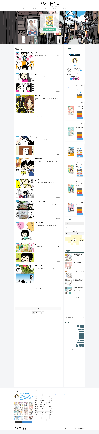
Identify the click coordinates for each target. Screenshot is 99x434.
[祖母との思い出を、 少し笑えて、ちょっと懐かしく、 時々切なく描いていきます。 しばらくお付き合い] (16, 408)
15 (72, 240)
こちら (75, 73)
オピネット (79, 70)
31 (77, 244)
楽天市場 (79, 115)
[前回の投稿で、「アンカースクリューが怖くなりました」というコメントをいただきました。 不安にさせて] (31, 418)
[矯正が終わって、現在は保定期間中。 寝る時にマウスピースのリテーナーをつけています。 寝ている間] (21, 408)
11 (80, 238)
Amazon (79, 96)
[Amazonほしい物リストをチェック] (76, 78)
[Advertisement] (38, 125)
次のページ (38, 308)
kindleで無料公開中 (49, 29)
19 (83, 240)
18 (80, 240)
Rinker (81, 92)
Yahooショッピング (79, 118)
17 (77, 240)
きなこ (74, 65)
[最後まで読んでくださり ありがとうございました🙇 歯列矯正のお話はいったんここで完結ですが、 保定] (16, 413)
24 (77, 242)
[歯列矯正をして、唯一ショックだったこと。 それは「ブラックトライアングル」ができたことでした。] (26, 413)
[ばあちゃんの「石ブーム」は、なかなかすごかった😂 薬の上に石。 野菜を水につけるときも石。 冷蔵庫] (16, 404)
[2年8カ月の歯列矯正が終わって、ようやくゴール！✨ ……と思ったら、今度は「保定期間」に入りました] (21, 418)
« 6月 (66, 247)
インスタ (72, 54)
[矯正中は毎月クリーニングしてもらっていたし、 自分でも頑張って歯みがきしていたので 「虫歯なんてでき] (21, 413)
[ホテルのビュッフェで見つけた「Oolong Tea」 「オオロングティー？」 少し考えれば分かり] (26, 408)
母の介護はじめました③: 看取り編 (79, 202)
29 (72, 244)
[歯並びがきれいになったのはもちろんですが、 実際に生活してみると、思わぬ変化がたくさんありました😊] (16, 418)
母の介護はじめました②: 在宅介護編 (79, 183)
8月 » (69, 247)
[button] (83, 317)
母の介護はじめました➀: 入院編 (79, 164)
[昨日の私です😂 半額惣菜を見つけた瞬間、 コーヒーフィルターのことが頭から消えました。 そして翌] (31, 413)
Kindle (79, 94)
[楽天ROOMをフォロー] (78, 78)
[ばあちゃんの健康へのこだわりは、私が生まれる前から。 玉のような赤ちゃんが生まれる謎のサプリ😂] (21, 404)
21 (69, 242)
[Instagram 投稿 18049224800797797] (31, 404)
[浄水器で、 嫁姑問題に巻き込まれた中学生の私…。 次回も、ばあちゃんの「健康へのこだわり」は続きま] (26, 404)
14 (69, 240)
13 (66, 240)
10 (77, 238)
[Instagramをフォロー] (73, 78)
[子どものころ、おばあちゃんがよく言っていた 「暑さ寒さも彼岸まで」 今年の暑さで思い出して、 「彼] (31, 408)
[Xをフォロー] (71, 78)
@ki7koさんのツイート (60, 393)
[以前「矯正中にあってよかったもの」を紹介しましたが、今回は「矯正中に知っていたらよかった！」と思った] (26, 418)
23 (74, 242)
